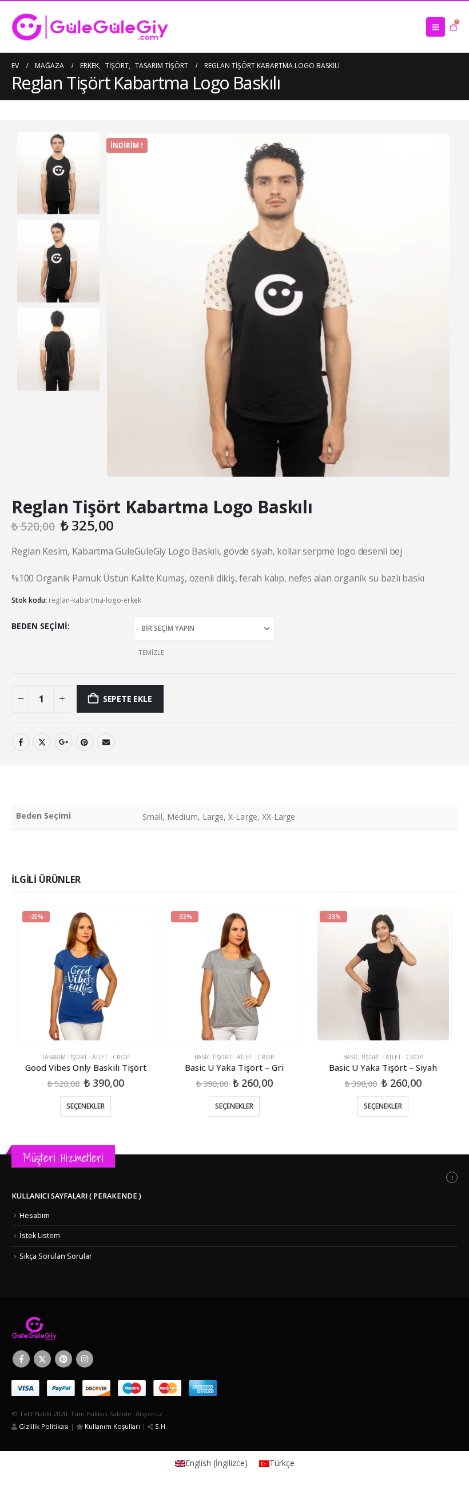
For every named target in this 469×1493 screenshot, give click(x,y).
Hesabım (34, 1200)
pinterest (84, 723)
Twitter (42, 723)
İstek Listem (39, 1220)
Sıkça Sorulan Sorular (55, 1241)
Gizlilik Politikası (43, 1411)
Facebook (20, 723)
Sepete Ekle (127, 679)
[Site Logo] (90, 27)
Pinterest (63, 1344)
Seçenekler (82, 1091)
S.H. (160, 1411)
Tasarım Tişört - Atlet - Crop (82, 1042)
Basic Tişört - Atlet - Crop (234, 1042)
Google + (63, 723)
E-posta (106, 723)
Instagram (84, 1344)
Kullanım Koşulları (111, 1411)
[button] (435, 27)
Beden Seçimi (39, 625)
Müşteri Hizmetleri (63, 1142)
